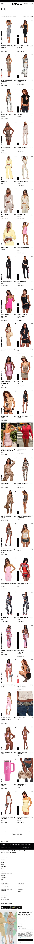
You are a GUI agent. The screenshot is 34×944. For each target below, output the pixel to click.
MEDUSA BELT (21, 717)
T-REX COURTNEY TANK (7, 685)
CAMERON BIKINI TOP (7, 752)
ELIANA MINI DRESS (22, 416)
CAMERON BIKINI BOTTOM (22, 753)
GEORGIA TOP (4, 416)
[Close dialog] (32, 911)
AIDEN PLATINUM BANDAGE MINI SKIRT (7, 550)
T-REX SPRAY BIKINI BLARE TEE (22, 584)
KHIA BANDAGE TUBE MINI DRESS (23, 248)
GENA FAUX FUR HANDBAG (21, 785)
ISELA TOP (20, 349)
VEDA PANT (4, 181)
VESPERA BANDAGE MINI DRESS (22, 886)
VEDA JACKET (4, 247)
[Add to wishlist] (15, 20)
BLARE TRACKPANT (6, 114)
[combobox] (20, 928)
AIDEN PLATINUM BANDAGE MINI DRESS (7, 450)
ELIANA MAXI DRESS (6, 349)
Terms (25, 937)
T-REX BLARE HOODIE (7, 650)
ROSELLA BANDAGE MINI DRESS (6, 315)
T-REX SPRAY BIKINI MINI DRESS (6, 886)
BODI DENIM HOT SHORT (5, 852)
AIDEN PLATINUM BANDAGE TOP (5, 148)
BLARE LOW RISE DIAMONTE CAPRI (6, 718)
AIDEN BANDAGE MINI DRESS (23, 818)
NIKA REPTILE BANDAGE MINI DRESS (24, 517)
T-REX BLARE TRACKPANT (20, 651)
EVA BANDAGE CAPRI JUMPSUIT (6, 46)
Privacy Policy (20, 937)
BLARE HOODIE (21, 80)
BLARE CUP (4, 784)
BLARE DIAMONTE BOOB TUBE (7, 584)
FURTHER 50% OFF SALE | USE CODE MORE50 (17, 1)
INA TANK (20, 381)
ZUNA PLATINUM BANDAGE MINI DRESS (23, 852)
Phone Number (20, 926)
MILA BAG (20, 685)
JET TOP (19, 114)
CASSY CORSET (21, 549)
